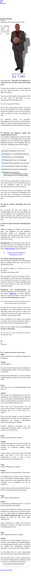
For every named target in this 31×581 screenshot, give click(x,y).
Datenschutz (17, 567)
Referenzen (13, 293)
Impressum (8, 567)
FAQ (26, 567)
